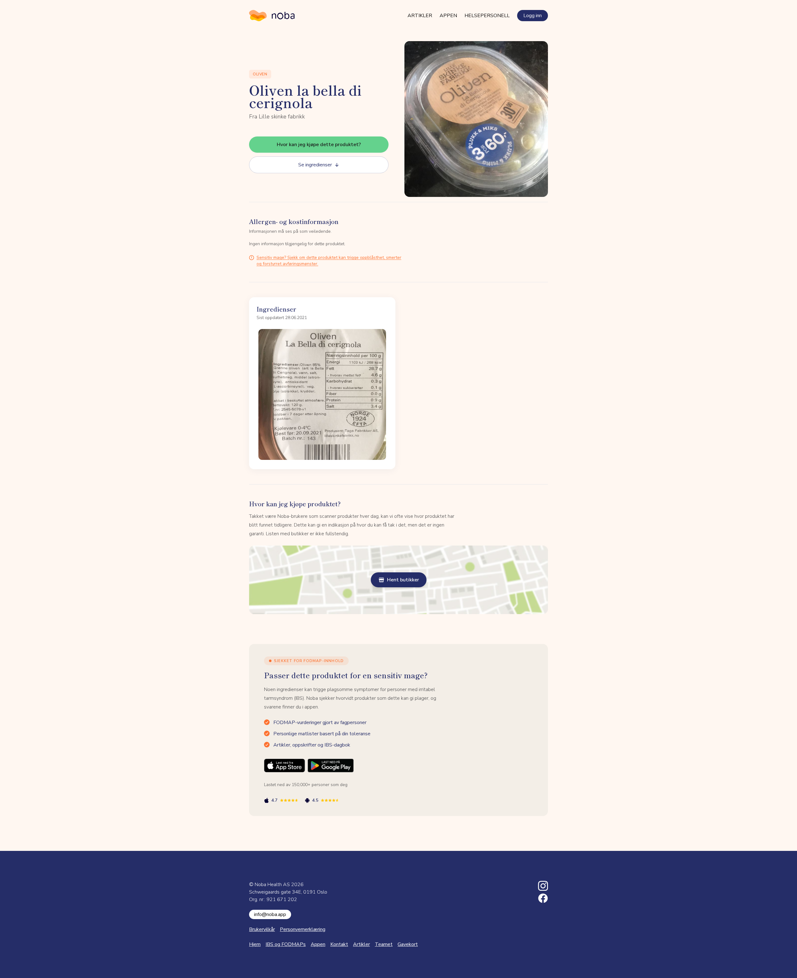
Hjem (255, 944)
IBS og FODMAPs (286, 944)
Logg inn (532, 15)
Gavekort (408, 944)
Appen (448, 15)
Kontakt (339, 944)
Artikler (420, 15)
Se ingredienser (315, 164)
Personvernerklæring (302, 929)
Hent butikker (403, 579)
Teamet (384, 944)
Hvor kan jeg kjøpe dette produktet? (319, 144)
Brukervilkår (262, 929)
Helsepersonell (487, 15)
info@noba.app (270, 914)
